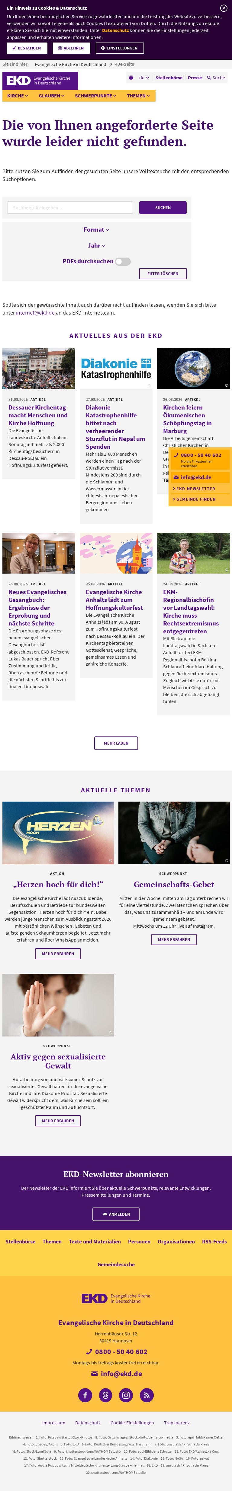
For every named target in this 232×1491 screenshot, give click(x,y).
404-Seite (125, 64)
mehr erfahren (58, 953)
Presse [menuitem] (195, 77)
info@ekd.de (195, 477)
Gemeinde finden (196, 499)
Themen (136, 95)
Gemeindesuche (116, 1264)
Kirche (15, 95)
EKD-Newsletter (195, 488)
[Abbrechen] (223, 8)
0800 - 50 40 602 (200, 454)
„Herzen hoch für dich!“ (58, 884)
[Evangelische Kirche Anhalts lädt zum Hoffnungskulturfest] (116, 553)
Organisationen (176, 1241)
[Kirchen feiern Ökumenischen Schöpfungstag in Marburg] (193, 368)
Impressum (53, 1423)
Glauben (49, 95)
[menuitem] (131, 77)
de (141, 77)
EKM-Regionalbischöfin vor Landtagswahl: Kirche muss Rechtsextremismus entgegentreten (191, 611)
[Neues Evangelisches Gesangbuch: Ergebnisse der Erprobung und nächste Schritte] (38, 553)
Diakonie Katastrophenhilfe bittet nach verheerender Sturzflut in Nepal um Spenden (115, 427)
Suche (218, 77)
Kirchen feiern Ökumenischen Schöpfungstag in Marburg (187, 419)
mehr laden (116, 743)
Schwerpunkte (93, 95)
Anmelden (119, 1214)
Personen (139, 1241)
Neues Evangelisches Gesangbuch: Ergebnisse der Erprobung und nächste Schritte (37, 607)
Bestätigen (29, 48)
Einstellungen (122, 48)
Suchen (163, 207)
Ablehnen (74, 48)
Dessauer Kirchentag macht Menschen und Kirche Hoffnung (38, 415)
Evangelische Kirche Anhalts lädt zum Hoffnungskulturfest (114, 600)
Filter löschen (162, 273)
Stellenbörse (20, 1241)
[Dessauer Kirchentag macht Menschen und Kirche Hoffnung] (38, 368)
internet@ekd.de (35, 312)
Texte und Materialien (95, 1241)
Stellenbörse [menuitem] (169, 77)
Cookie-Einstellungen (132, 1423)
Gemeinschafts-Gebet (174, 884)
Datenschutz (115, 30)
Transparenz (177, 1423)
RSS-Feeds (214, 1241)
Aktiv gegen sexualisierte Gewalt (58, 1061)
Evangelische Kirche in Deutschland (71, 64)
